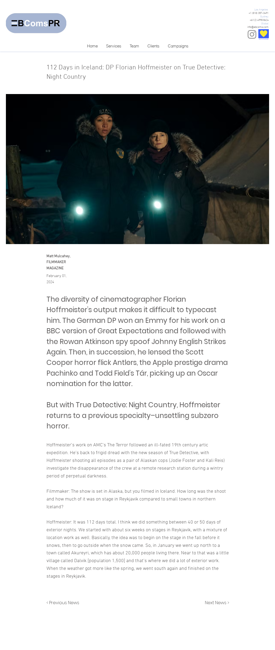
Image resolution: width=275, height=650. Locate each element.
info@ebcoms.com (258, 27)
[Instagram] (252, 34)
